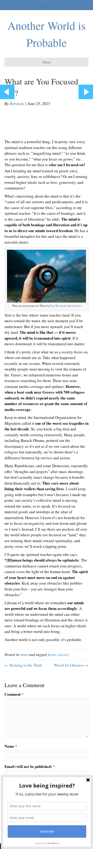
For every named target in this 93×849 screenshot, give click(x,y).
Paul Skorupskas (58, 305)
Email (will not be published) (30, 766)
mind (24, 654)
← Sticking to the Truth (23, 665)
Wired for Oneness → (71, 665)
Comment (14, 694)
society (63, 654)
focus (52, 654)
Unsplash (76, 305)
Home (46, 6)
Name (11, 746)
